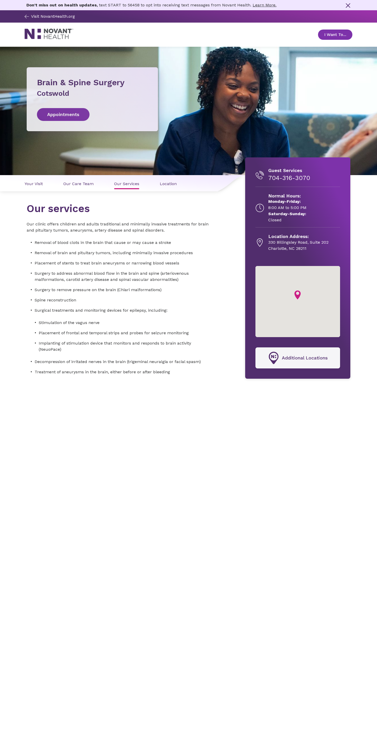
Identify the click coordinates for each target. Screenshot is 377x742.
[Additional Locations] (298, 358)
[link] (92, 114)
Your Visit (34, 183)
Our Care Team (78, 183)
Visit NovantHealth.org (53, 16)
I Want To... (338, 34)
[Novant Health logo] (49, 37)
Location (168, 183)
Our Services (126, 183)
